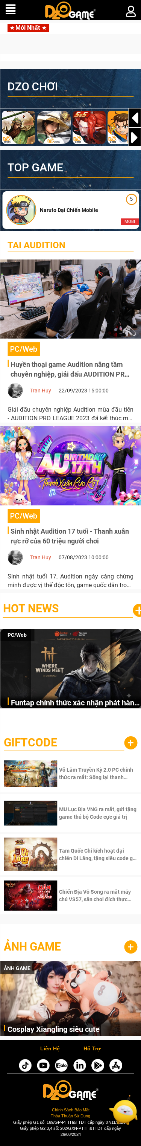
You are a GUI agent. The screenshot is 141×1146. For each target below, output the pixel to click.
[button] (134, 137)
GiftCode (30, 742)
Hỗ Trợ (92, 1048)
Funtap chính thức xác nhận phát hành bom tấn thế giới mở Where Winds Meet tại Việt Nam (74, 703)
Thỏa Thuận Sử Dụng (70, 1116)
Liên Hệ (50, 1048)
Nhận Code (87, 773)
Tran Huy (40, 391)
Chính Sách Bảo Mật (70, 1110)
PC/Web (17, 635)
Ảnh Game (32, 946)
